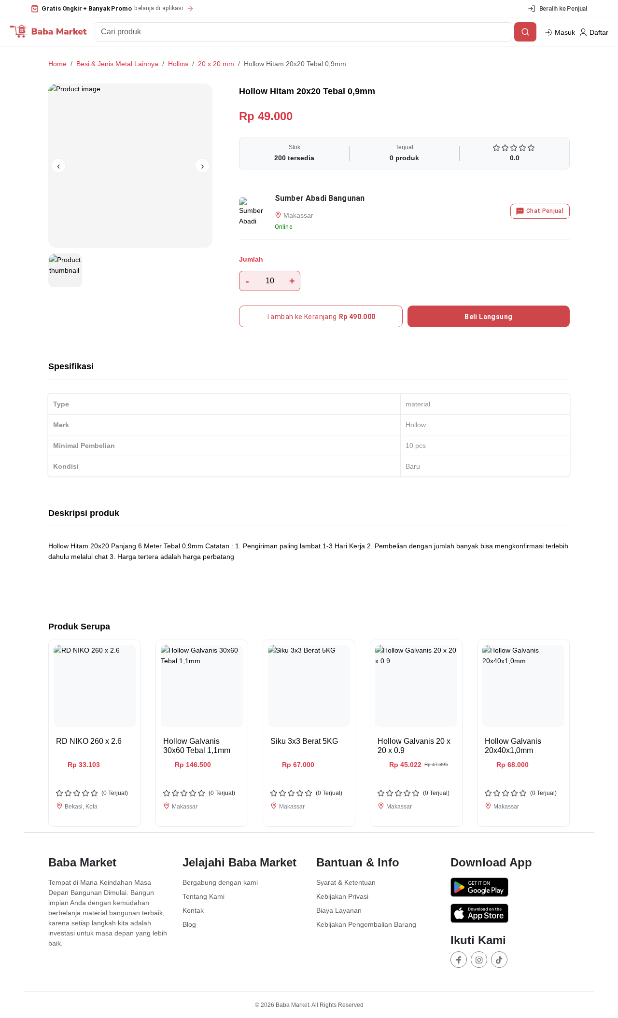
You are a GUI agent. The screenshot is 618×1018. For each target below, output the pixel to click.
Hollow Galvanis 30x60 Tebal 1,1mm (196, 745)
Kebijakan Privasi (342, 896)
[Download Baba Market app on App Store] (510, 915)
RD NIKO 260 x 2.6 (89, 741)
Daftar (599, 32)
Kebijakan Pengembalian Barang (366, 924)
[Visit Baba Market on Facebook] (458, 959)
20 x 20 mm (216, 64)
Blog (189, 924)
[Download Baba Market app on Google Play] (510, 889)
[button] (112, 9)
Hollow (178, 64)
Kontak (193, 910)
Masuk (565, 32)
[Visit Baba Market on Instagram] (479, 959)
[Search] (525, 32)
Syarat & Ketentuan (346, 882)
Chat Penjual (544, 211)
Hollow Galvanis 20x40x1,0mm (513, 745)
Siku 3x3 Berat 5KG (304, 741)
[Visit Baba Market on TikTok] (499, 959)
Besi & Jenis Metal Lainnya (117, 64)
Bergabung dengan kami (220, 882)
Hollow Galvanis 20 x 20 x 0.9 (414, 745)
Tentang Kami (204, 896)
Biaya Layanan (339, 910)
